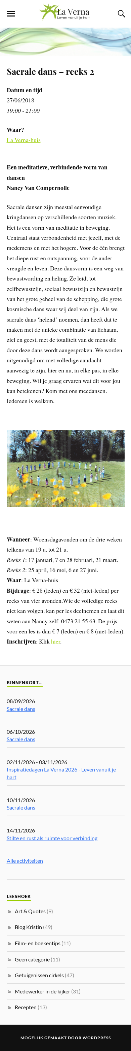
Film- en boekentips (37, 943)
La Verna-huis (24, 140)
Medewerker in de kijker (42, 991)
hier (55, 641)
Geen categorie (32, 959)
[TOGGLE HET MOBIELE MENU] (11, 14)
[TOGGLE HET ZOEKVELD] (121, 14)
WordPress (97, 1037)
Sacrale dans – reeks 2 (50, 71)
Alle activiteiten (25, 860)
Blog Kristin (28, 927)
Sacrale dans (21, 708)
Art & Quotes (30, 911)
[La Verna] (65, 17)
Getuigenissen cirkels (39, 975)
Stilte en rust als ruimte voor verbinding (52, 838)
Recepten (26, 1007)
